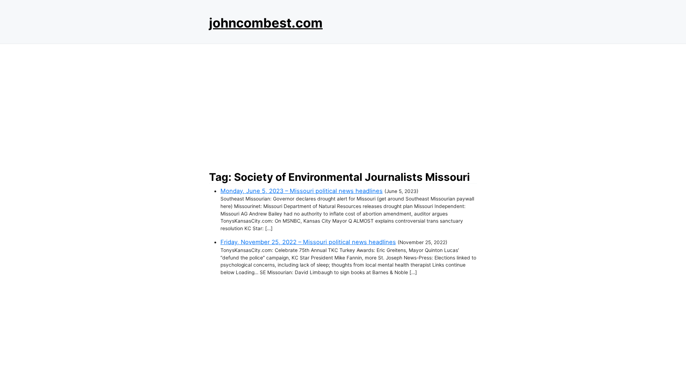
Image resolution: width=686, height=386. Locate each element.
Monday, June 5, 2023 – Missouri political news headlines (301, 190)
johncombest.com (266, 23)
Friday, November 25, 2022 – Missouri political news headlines (308, 242)
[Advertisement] (343, 105)
